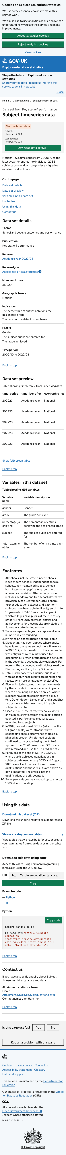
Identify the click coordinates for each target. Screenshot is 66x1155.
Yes (40, 1028)
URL (5, 875)
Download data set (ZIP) (33, 148)
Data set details (12, 185)
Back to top (9, 365)
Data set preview (13, 190)
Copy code (53, 920)
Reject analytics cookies (33, 44)
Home (5, 100)
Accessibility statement (17, 1069)
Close (60, 92)
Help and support (13, 1074)
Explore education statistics (22, 67)
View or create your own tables (22, 834)
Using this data (11, 206)
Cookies (7, 1065)
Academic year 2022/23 (17, 258)
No (55, 1028)
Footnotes (8, 201)
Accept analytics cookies (33, 35)
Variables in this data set (17, 196)
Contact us (9, 212)
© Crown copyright (33, 1147)
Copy (33, 883)
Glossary (39, 1069)
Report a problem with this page (33, 1042)
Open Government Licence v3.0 (22, 1111)
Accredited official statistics (21, 271)
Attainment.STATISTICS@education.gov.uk (29, 995)
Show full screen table (16, 460)
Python (10, 897)
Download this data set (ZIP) (21, 814)
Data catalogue (21, 100)
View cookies (33, 52)
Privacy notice (23, 1065)
